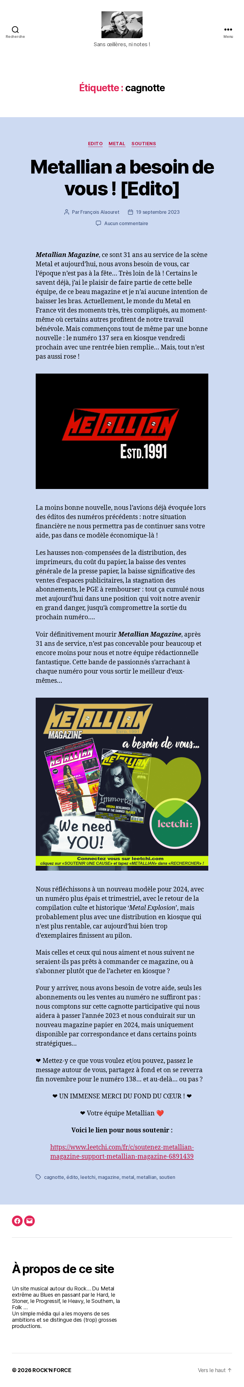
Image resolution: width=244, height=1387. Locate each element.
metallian (147, 1177)
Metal (117, 143)
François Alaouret (99, 212)
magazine (108, 1177)
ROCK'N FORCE (51, 1370)
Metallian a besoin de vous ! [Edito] (122, 177)
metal (128, 1177)
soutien (167, 1177)
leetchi (87, 1177)
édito (72, 1177)
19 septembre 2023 (157, 212)
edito (95, 143)
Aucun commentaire (126, 223)
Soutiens (144, 143)
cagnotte (54, 1177)
